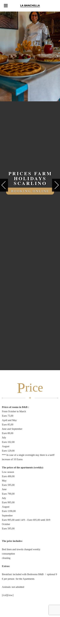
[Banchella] (30, 6)
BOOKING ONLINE (30, 191)
